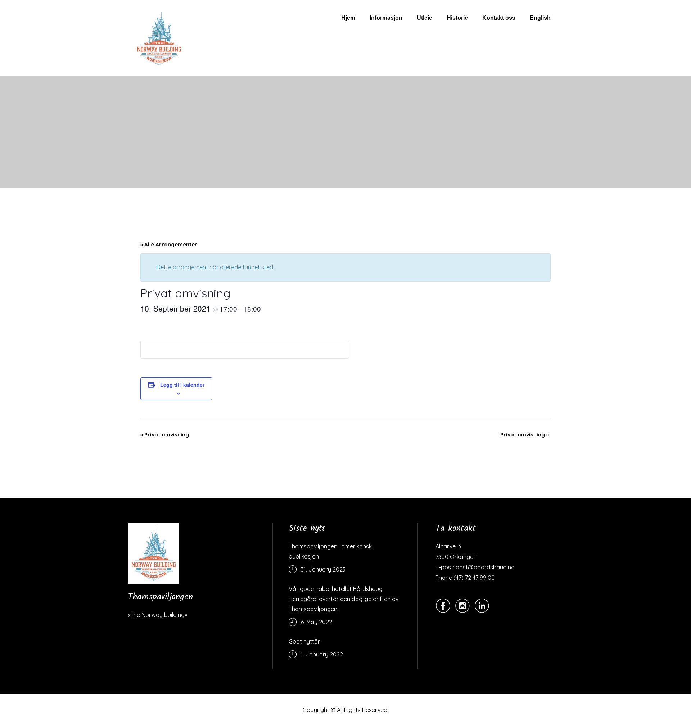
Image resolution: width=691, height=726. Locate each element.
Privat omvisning (164, 434)
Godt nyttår (304, 641)
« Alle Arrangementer (168, 244)
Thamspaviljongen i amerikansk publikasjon (330, 551)
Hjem (348, 18)
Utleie (424, 18)
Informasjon (386, 18)
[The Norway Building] (153, 553)
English (540, 18)
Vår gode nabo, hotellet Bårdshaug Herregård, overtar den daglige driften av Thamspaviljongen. (343, 599)
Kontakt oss (498, 18)
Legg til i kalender (182, 384)
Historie (457, 18)
